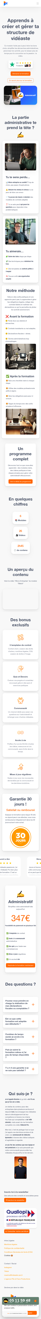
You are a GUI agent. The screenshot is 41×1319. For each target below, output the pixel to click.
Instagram (8, 1267)
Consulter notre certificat (17, 1231)
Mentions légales (10, 1244)
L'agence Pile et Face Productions (17, 1279)
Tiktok (6, 1271)
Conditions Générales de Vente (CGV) (18, 1252)
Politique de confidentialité (14, 1248)
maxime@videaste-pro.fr (13, 1275)
